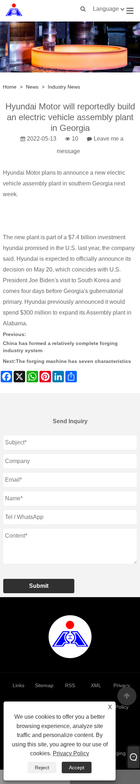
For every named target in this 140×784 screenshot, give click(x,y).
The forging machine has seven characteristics (73, 361)
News (32, 87)
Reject (42, 767)
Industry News (64, 87)
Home (10, 87)
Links (18, 685)
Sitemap (44, 685)
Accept (76, 767)
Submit (38, 586)
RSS (70, 685)
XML (96, 685)
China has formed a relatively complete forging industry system (60, 346)
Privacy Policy (71, 753)
